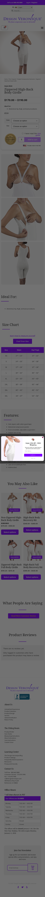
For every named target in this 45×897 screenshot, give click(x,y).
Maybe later (33, 458)
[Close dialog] (42, 437)
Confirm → (33, 455)
